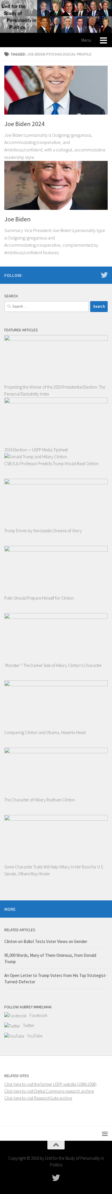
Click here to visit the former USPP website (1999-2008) (50, 1084)
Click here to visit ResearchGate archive (38, 1098)
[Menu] (105, 1133)
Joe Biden (17, 219)
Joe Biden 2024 (24, 124)
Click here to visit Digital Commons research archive (49, 1091)
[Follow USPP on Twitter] (104, 274)
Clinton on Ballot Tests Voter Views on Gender (45, 941)
